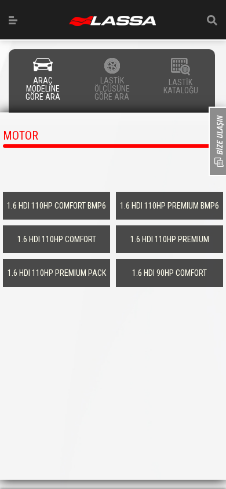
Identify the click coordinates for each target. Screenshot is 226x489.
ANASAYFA (112, 21)
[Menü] (13, 20)
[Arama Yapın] (212, 20)
